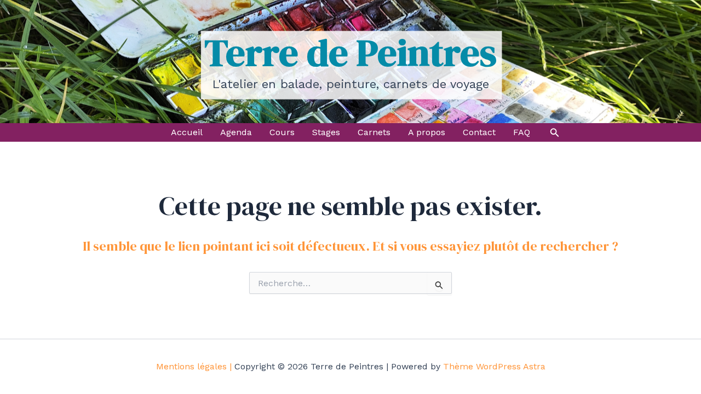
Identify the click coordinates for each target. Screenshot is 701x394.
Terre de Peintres (350, 52)
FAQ (521, 132)
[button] (555, 133)
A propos (426, 132)
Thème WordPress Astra (494, 366)
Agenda (236, 132)
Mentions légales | (194, 366)
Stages (326, 132)
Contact (479, 132)
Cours (282, 132)
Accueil (187, 132)
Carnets (374, 132)
